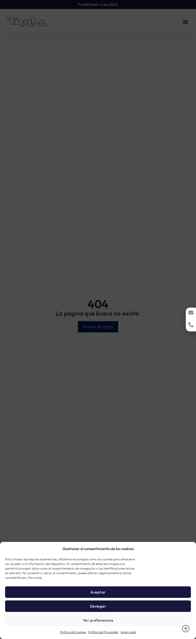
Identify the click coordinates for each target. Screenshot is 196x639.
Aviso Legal (128, 632)
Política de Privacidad (103, 632)
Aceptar (98, 592)
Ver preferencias (98, 620)
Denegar (98, 606)
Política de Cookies (73, 632)
